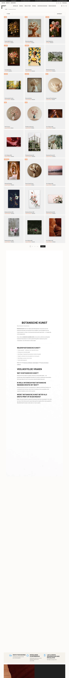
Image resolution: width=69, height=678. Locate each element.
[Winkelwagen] (66, 6)
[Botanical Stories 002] (14, 199)
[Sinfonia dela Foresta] (14, 85)
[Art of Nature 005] (55, 113)
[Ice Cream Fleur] (14, 56)
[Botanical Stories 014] (55, 56)
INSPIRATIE (8, 2)
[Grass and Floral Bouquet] (55, 85)
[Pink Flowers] (14, 113)
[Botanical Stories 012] (34, 142)
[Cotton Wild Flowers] (14, 28)
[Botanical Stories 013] (55, 142)
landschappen (35, 362)
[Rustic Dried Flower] (34, 170)
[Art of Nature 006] (14, 142)
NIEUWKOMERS (13, 2)
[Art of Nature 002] (55, 170)
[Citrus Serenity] (34, 56)
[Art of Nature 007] (55, 227)
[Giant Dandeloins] (55, 28)
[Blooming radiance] (34, 28)
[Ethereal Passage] (14, 170)
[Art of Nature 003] (34, 227)
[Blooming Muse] (34, 85)
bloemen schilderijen (28, 362)
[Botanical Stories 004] (55, 199)
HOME (6, 9)
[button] (15, 6)
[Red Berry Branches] (34, 113)
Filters (8, 13)
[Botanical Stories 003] (34, 199)
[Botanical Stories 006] (14, 227)
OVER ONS (3, 2)
